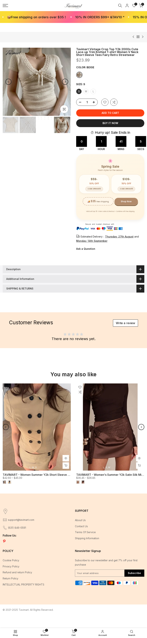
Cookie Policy (11, 560)
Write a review (125, 323)
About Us (80, 520)
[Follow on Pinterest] (4, 541)
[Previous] (8, 82)
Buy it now (110, 123)
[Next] (65, 82)
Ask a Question (85, 248)
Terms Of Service (85, 532)
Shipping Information (87, 538)
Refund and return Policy (17, 572)
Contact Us (81, 526)
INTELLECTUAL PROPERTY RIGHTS (23, 584)
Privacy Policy (11, 566)
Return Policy (10, 578)
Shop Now (126, 201)
